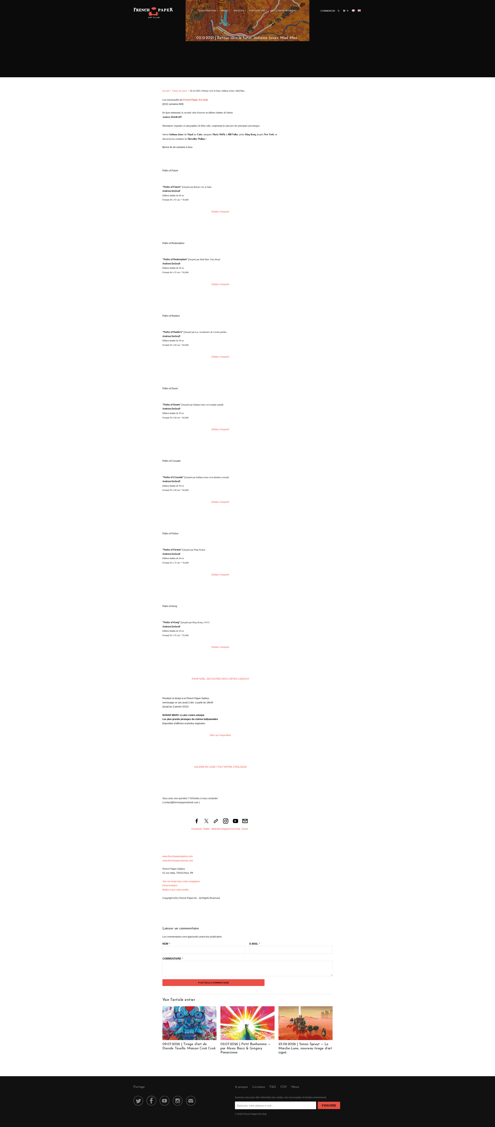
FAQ (273, 1087)
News (295, 1087)
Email (245, 829)
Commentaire (172, 958)
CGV (283, 1087)
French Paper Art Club (254, 1114)
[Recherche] (339, 11)
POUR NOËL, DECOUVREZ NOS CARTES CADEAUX (220, 678)
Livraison (258, 1087)
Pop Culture (257, 10)
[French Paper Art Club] (153, 12)
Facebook (196, 829)
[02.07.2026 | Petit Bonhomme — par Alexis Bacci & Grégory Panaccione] (247, 1039)
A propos (241, 1087)
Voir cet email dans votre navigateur (181, 881)
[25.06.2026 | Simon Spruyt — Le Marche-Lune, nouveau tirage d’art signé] (305, 1039)
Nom (166, 943)
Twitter (206, 829)
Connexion (327, 10)
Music (225, 10)
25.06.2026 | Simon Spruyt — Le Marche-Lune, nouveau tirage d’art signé (305, 1048)
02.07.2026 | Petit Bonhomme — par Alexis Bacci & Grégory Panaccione (245, 1048)
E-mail (254, 943)
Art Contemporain (283, 10)
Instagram (225, 829)
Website (216, 829)
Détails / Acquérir (220, 211)
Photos (239, 10)
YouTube (235, 829)
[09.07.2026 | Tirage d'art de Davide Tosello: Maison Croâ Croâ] (189, 1039)
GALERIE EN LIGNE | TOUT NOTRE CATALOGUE (220, 767)
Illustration (208, 10)
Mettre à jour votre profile (175, 889)
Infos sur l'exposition (220, 735)
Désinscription (170, 885)
